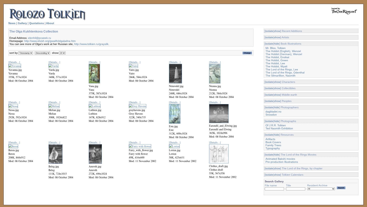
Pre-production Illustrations (282, 161)
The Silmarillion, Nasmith (281, 75)
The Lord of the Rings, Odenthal (285, 72)
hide (276, 43)
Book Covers (273, 142)
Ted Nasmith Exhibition (279, 128)
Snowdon (271, 114)
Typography (273, 148)
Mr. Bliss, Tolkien (276, 48)
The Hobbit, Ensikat (277, 57)
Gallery (22, 23)
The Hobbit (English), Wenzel (283, 51)
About (50, 23)
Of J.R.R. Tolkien (276, 125)
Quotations (36, 23)
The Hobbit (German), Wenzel (284, 54)
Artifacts (270, 139)
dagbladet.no (273, 111)
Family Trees (273, 145)
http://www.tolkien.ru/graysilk (91, 44)
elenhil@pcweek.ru (39, 37)
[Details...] (14, 62)
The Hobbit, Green (277, 60)
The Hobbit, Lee (275, 63)
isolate (269, 31)
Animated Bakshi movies (280, 158)
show (277, 31)
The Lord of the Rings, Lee (282, 69)
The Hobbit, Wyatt (276, 66)
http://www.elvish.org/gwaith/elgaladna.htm (50, 40)
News (11, 23)
